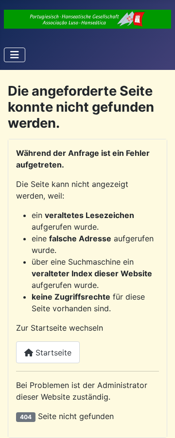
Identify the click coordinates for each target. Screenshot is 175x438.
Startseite (52, 352)
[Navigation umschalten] (14, 55)
